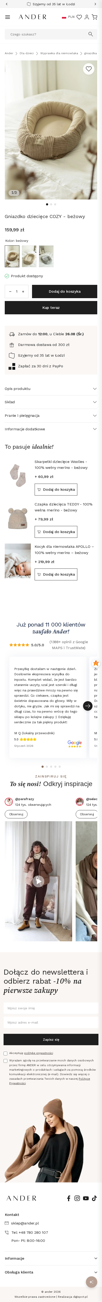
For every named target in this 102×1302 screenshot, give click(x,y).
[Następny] (93, 4)
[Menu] (7, 17)
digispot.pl (80, 1296)
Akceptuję (31, 1053)
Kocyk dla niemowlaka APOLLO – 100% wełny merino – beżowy (64, 549)
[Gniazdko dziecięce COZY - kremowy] (29, 256)
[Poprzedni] (8, 4)
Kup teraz (51, 307)
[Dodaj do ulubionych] (88, 69)
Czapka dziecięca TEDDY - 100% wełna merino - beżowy (63, 507)
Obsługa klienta (19, 1272)
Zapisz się (51, 1039)
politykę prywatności (38, 1053)
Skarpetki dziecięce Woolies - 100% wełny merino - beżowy (61, 464)
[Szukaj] (90, 34)
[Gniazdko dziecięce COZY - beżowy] (12, 256)
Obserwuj (16, 814)
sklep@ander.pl (25, 1223)
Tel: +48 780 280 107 (29, 1232)
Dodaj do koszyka (59, 489)
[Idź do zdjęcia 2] (51, 204)
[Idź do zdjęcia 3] (55, 204)
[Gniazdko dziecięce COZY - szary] (46, 256)
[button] (64, 17)
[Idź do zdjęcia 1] (47, 204)
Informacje (14, 1258)
